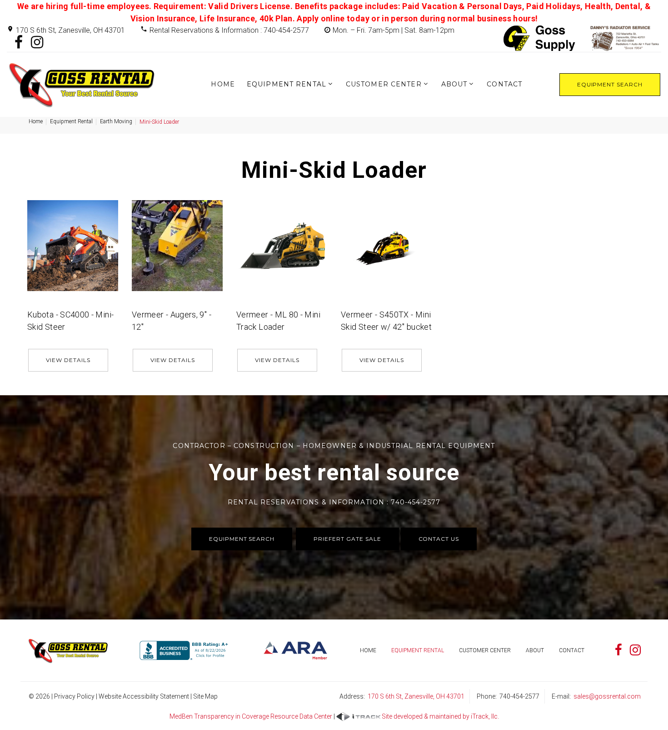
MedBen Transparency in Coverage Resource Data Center (250, 716)
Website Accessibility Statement (144, 696)
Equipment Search (610, 84)
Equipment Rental (286, 84)
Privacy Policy (74, 696)
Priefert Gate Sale (347, 538)
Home (222, 84)
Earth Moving (116, 121)
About (454, 84)
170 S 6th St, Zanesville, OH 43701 (70, 30)
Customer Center (384, 84)
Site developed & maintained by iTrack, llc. (440, 716)
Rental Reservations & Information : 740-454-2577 (229, 30)
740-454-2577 (519, 696)
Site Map (205, 696)
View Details (68, 360)
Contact (504, 84)
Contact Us (439, 538)
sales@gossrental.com (607, 696)
